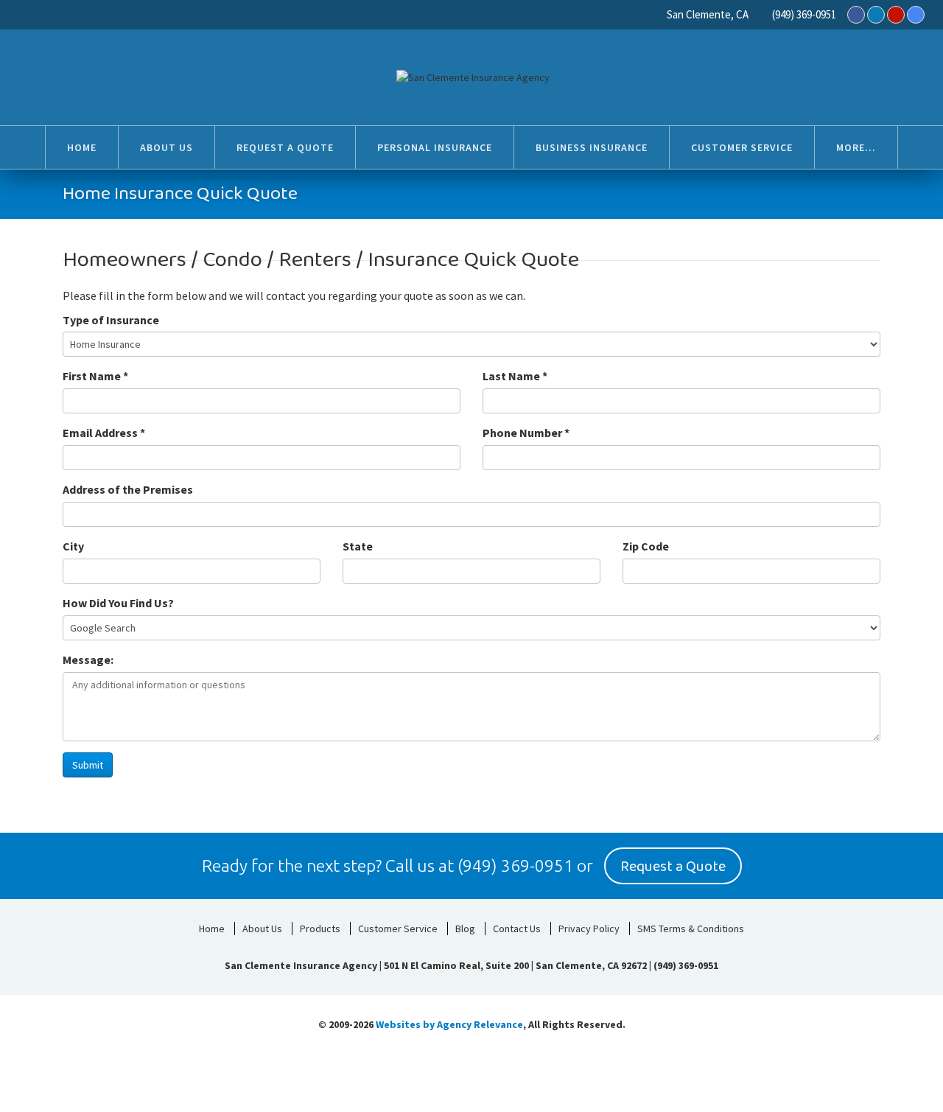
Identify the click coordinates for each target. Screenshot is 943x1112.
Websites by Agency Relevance (449, 1024)
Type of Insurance (111, 319)
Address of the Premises (128, 489)
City (73, 546)
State (358, 546)
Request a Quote (673, 866)
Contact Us (517, 928)
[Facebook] (856, 15)
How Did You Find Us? (118, 602)
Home (212, 928)
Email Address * (104, 432)
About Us (262, 928)
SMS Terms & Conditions (690, 928)
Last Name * (515, 375)
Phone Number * (526, 432)
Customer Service (398, 928)
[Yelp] (896, 15)
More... (856, 147)
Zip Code (646, 546)
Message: (88, 659)
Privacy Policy (589, 928)
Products (320, 928)
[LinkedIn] (876, 15)
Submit (87, 765)
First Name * (95, 375)
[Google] (916, 15)
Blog (465, 928)
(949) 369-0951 (804, 14)
